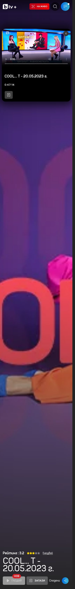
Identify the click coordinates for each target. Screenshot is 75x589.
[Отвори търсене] (55, 6)
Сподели (54, 580)
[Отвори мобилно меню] (65, 6)
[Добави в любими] (9, 95)
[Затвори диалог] (66, 33)
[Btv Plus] (9, 6)
